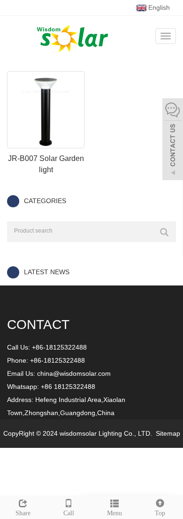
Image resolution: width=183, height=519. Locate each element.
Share (22, 513)
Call (68, 513)
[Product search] (164, 232)
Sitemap (168, 433)
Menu (114, 513)
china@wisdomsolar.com (74, 373)
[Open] (172, 140)
